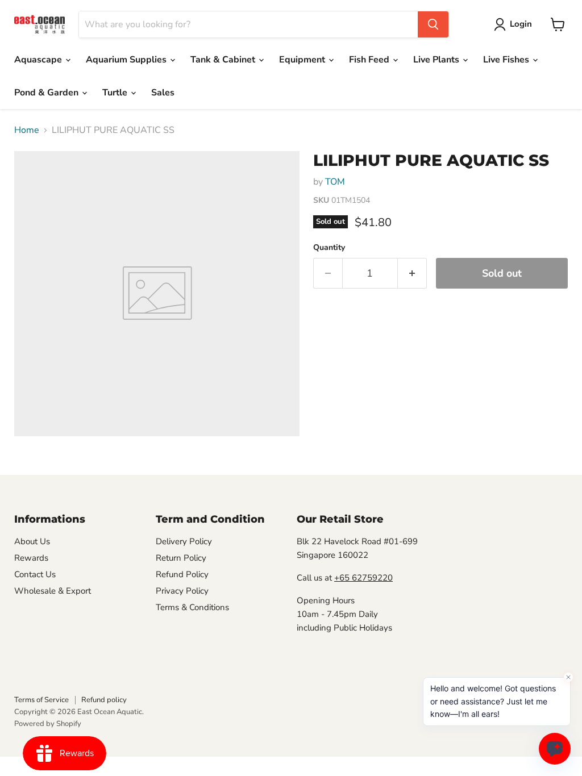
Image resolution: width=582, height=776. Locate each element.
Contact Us (35, 574)
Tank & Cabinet (223, 59)
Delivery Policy (184, 541)
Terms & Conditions (192, 607)
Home (26, 130)
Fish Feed (370, 59)
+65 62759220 (363, 577)
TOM (335, 182)
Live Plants (437, 59)
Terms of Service (41, 700)
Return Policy (181, 558)
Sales (162, 92)
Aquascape (39, 59)
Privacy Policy (182, 590)
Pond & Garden (47, 92)
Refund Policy (182, 574)
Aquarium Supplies (127, 59)
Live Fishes (507, 59)
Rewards (31, 558)
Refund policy (104, 700)
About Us (32, 541)
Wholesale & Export (52, 590)
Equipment (303, 59)
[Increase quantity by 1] (412, 273)
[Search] (433, 24)
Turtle (116, 92)
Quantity (329, 247)
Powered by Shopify (47, 724)
